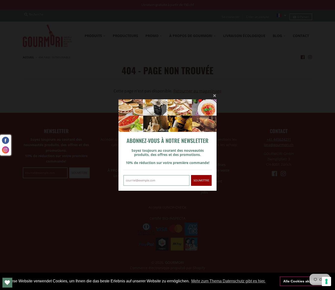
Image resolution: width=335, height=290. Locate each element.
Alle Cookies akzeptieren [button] (304, 281)
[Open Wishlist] (7, 283)
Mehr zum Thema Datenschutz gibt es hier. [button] (228, 281)
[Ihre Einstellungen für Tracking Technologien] (326, 281)
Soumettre (201, 180)
